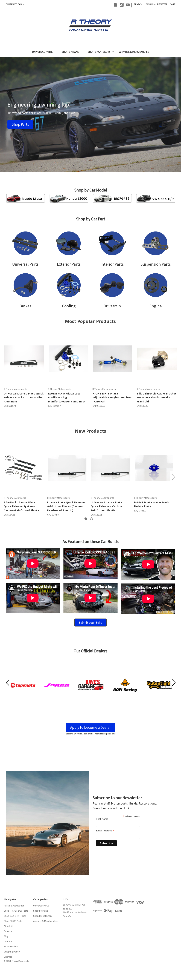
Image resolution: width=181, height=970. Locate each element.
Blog (6, 936)
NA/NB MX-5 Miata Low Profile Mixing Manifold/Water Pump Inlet (67, 397)
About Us (8, 926)
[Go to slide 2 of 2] (91, 518)
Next (173, 476)
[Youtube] (128, 5)
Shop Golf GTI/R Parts (15, 915)
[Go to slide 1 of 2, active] (85, 518)
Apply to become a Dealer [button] (90, 727)
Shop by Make (70, 51)
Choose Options (68, 358)
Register (162, 4)
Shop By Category (99, 51)
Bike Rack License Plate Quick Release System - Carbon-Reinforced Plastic (22, 506)
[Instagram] (122, 5)
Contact (8, 941)
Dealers (8, 931)
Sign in (149, 4)
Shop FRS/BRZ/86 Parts (16, 910)
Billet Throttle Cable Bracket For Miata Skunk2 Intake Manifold (156, 397)
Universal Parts (42, 51)
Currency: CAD (14, 4)
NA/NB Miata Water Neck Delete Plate (151, 504)
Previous (3, 476)
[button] (20, 124)
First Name (102, 818)
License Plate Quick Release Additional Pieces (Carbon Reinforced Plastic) (66, 506)
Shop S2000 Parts (13, 921)
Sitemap (8, 956)
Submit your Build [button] (90, 622)
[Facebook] (115, 5)
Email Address (105, 830)
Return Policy (11, 946)
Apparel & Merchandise (134, 51)
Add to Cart (24, 358)
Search (138, 4)
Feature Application (14, 905)
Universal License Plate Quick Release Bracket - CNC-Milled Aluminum (23, 397)
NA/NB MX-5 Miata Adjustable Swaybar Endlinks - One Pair (112, 397)
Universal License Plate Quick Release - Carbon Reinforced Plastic (106, 506)
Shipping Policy (12, 951)
